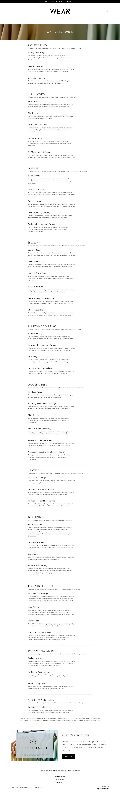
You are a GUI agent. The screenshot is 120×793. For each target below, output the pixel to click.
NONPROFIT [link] (76, 771)
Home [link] (45, 18)
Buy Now (68, 756)
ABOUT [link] (42, 771)
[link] (60, 11)
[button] (107, 11)
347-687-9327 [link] (60, 782)
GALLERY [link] (62, 18)
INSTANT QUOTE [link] (58, 771)
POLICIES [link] (49, 771)
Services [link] (52, 18)
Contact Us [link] (72, 18)
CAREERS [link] (68, 771)
